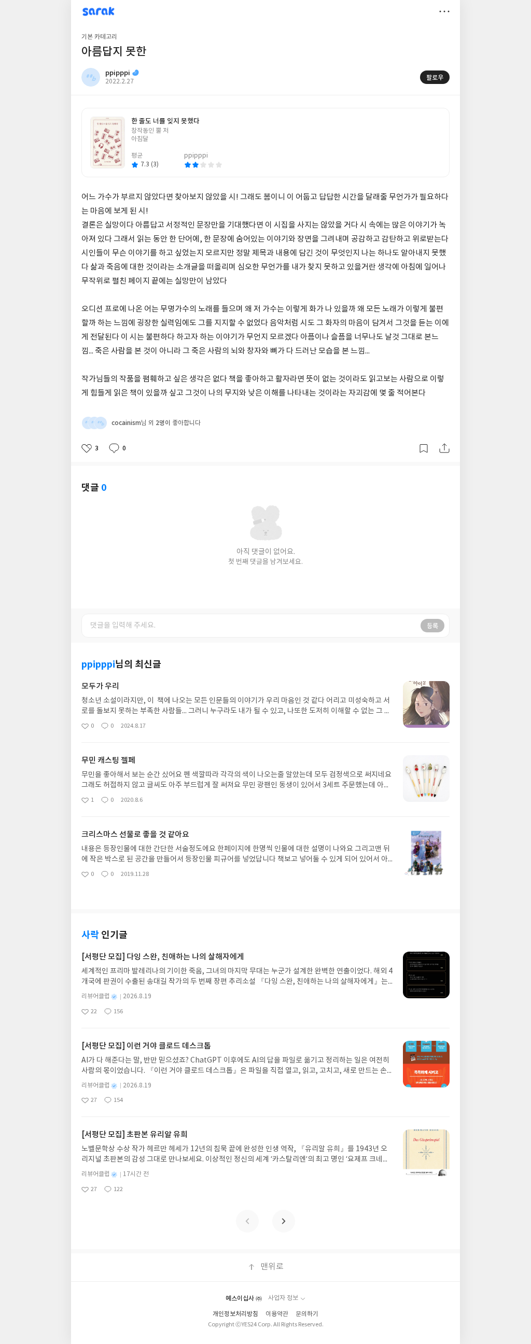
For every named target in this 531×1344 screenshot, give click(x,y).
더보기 (444, 11)
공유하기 (444, 448)
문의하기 (307, 1314)
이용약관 (277, 1314)
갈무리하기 (423, 448)
